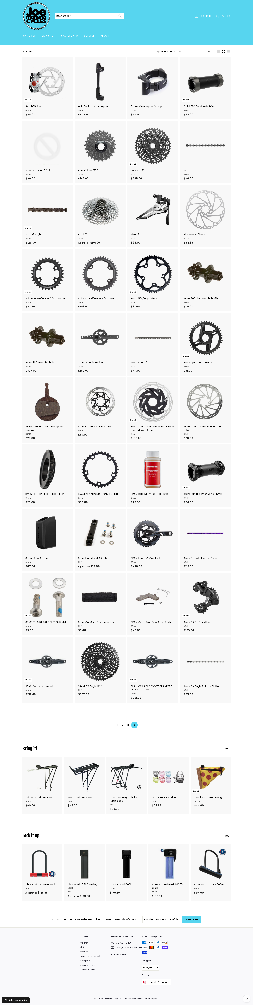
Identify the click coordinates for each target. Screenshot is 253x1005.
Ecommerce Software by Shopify (140, 998)
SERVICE (89, 35)
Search (84, 942)
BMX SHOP (48, 35)
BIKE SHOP (29, 35)
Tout (227, 748)
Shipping (85, 960)
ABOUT (105, 35)
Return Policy (87, 965)
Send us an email (90, 956)
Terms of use (87, 969)
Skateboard (69, 35)
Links (83, 947)
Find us (84, 951)
